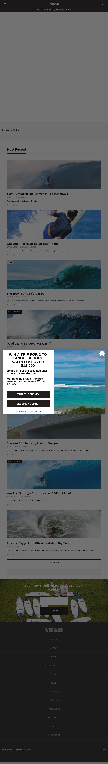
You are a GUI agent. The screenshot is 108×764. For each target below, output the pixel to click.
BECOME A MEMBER (28, 404)
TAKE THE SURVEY (28, 394)
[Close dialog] (102, 353)
